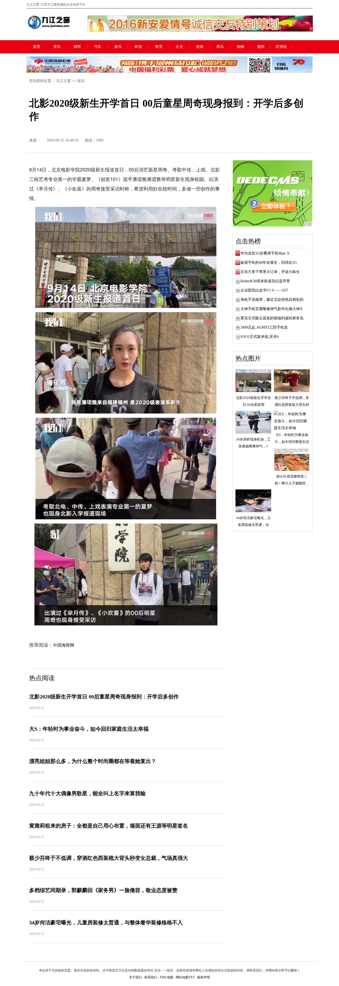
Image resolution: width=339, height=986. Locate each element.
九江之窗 (63, 81)
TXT (192, 977)
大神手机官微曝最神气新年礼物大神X (271, 309)
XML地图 (166, 977)
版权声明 (203, 977)
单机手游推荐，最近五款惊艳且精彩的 (272, 300)
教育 (159, 47)
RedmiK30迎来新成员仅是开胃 (265, 281)
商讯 (220, 47)
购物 (240, 47)
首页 (36, 47)
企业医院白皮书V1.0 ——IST (264, 290)
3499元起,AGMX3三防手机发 (264, 327)
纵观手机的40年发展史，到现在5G (268, 263)
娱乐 (118, 47)
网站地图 (182, 977)
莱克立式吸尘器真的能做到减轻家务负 (272, 318)
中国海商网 (63, 645)
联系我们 (150, 977)
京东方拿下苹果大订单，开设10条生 (270, 272)
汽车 (97, 47)
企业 (179, 47)
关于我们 (135, 977)
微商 (261, 47)
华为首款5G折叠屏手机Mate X (264, 253)
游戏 (199, 47)
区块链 (281, 47)
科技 (138, 47)
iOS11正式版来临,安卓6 (259, 337)
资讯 (57, 47)
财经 (77, 47)
